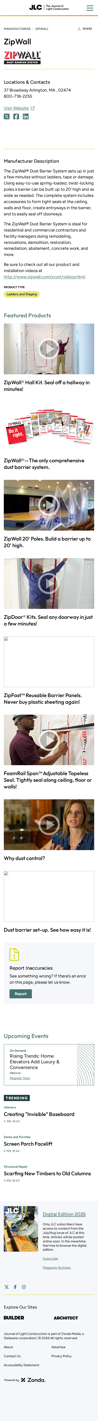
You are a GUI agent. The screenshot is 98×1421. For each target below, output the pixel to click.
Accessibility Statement (21, 1365)
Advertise (58, 1347)
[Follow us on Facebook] (15, 1287)
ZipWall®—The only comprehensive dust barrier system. (44, 463)
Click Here (7, 116)
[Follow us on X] (7, 1287)
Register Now (20, 1078)
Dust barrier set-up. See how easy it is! (47, 929)
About (8, 1347)
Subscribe (50, 1259)
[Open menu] (90, 8)
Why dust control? (24, 858)
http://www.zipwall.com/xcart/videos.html (44, 276)
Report (21, 993)
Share (87, 28)
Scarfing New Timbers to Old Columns (47, 1173)
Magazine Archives (57, 1268)
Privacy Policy (61, 1356)
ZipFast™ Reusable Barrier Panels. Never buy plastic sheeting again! (43, 698)
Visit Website (16, 108)
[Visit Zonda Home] (25, 1380)
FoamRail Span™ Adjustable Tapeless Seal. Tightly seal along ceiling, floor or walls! (48, 780)
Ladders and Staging (22, 294)
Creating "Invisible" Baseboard (39, 1114)
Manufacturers (17, 28)
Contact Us (12, 1356)
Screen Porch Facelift (28, 1143)
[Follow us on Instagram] (24, 1287)
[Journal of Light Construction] (49, 7)
